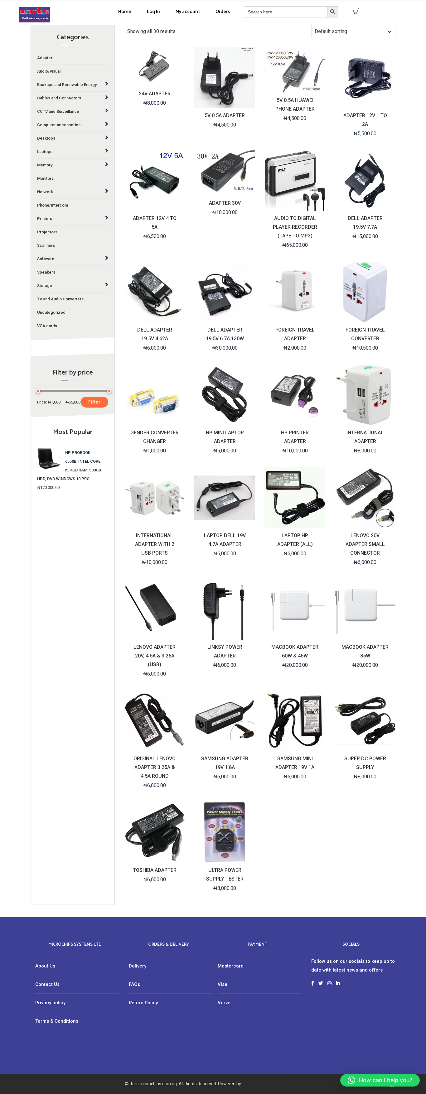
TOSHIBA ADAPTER (155, 870)
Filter (94, 401)
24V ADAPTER (155, 94)
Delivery (137, 966)
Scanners (46, 245)
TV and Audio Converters (60, 299)
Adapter (44, 57)
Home (124, 12)
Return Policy (143, 1003)
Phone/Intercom (52, 205)
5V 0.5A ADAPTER (225, 115)
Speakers (46, 272)
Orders (222, 12)
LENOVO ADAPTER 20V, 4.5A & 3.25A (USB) (154, 655)
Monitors (45, 178)
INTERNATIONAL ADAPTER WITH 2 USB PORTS (154, 544)
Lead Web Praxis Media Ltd (268, 1083)
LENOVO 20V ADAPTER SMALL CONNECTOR (365, 544)
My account (188, 12)
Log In (153, 12)
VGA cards (47, 325)
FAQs (134, 984)
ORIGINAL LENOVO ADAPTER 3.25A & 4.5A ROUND (154, 767)
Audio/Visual (49, 71)
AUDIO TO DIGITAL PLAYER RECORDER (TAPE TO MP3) (295, 227)
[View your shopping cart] (356, 11)
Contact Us (47, 984)
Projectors (47, 232)
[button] (380, 1080)
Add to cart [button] (154, 81)
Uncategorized (51, 312)
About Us (45, 966)
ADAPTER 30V (225, 203)
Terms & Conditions (56, 1021)
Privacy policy (50, 1003)
